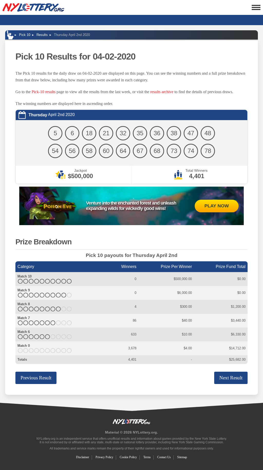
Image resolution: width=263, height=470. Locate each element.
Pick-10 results (43, 92)
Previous (36, 377)
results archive (161, 92)
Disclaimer (82, 457)
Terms (147, 457)
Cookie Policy (128, 457)
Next (230, 377)
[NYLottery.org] (33, 7)
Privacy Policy (104, 457)
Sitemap (182, 457)
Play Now (216, 205)
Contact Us (164, 457)
